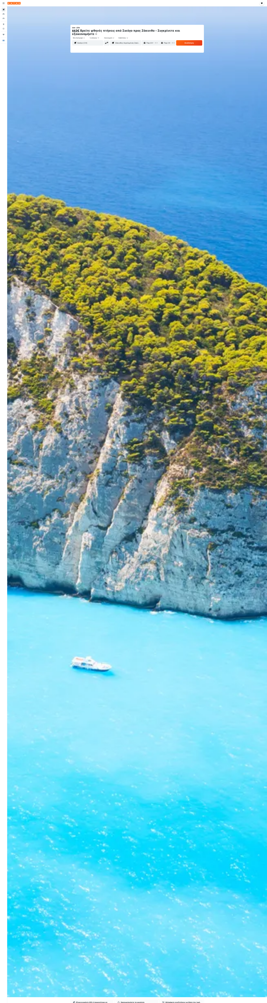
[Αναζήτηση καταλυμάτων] (3, 14)
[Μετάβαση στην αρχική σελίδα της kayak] (14, 3)
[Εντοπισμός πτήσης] (3, 29)
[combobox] (79, 38)
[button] (3, 3)
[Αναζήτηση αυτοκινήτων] (3, 18)
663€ (75, 30)
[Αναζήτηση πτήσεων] (3, 9)
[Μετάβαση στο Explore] (3, 24)
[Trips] (3, 34)
